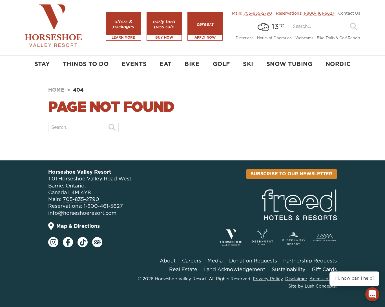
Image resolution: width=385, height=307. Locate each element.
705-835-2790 (258, 14)
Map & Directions (78, 226)
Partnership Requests (310, 261)
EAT (166, 64)
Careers (191, 261)
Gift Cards (324, 269)
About (168, 261)
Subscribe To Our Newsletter (291, 174)
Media (215, 261)
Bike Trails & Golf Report (338, 38)
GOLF (221, 64)
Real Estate (183, 269)
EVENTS (134, 64)
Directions (244, 38)
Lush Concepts (320, 286)
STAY (42, 64)
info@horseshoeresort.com (82, 213)
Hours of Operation (274, 38)
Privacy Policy (268, 279)
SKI (248, 64)
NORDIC (338, 64)
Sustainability (289, 269)
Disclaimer (296, 279)
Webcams (304, 38)
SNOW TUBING (289, 64)
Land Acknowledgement (234, 269)
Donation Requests (253, 261)
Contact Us (349, 14)
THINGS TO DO (86, 64)
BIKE (192, 64)
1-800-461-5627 (319, 14)
